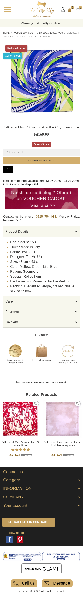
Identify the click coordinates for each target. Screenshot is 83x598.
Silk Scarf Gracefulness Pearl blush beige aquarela (62, 444)
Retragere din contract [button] (28, 522)
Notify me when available (41, 160)
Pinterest (20, 539)
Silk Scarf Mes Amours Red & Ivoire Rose (20, 444)
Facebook (9, 539)
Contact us (13, 472)
